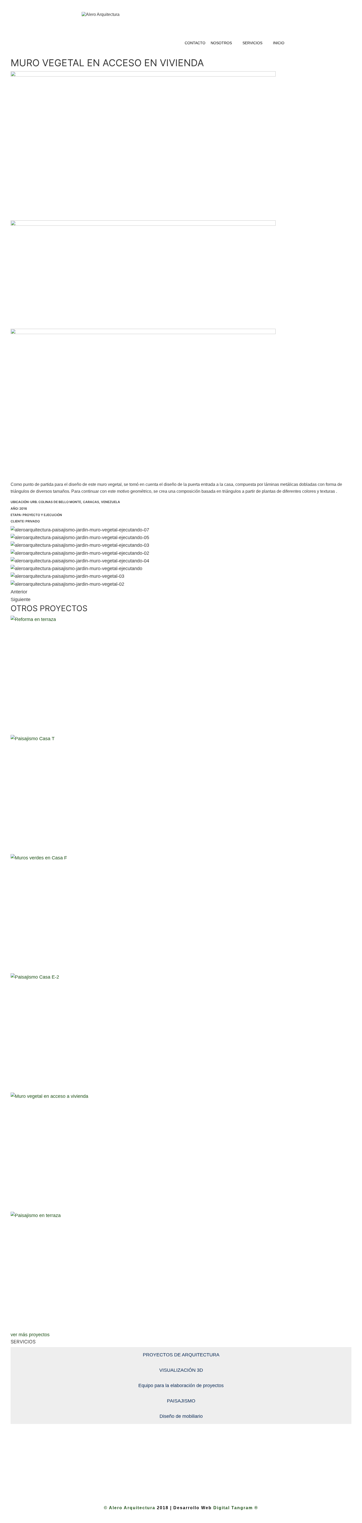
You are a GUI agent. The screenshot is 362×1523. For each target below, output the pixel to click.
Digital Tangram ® (235, 1508)
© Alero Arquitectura (130, 1508)
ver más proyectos (30, 1334)
